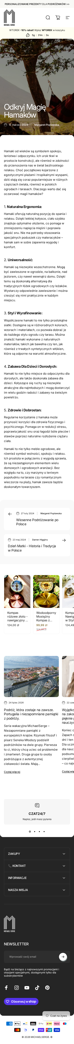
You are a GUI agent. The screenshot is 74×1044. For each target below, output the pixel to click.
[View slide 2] (34, 831)
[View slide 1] (30, 831)
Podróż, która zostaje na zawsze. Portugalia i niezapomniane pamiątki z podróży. (31, 714)
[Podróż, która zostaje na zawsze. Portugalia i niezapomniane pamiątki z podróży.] (31, 676)
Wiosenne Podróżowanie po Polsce (37, 522)
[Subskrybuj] (63, 957)
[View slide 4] (44, 831)
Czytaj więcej (12, 771)
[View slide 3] (39, 831)
